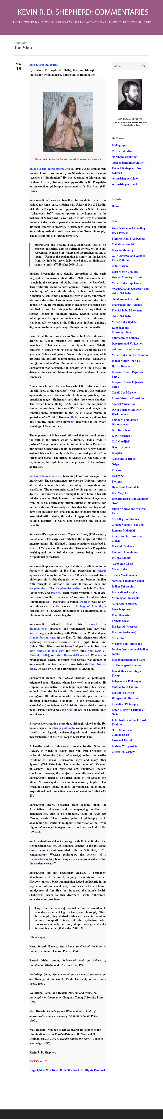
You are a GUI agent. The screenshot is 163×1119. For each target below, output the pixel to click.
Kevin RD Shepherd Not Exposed (127, 170)
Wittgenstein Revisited (125, 698)
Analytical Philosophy (125, 704)
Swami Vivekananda (124, 575)
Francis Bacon (120, 621)
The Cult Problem (123, 546)
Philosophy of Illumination (79, 75)
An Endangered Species (126, 665)
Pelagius (117, 453)
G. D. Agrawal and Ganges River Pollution (128, 258)
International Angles (124, 592)
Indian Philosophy (123, 586)
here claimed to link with (46, 651)
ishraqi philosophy (63, 728)
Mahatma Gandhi (123, 244)
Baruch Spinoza (121, 609)
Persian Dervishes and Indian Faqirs (130, 651)
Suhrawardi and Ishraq (43, 64)
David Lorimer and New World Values (127, 412)
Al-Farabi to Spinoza (124, 603)
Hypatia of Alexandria (125, 487)
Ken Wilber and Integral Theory (127, 673)
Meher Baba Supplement (127, 283)
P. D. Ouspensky (122, 436)
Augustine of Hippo (124, 458)
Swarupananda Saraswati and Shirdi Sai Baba (130, 291)
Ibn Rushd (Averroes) (125, 626)
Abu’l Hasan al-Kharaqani (72, 655)
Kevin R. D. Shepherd (47, 70)
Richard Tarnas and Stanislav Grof (130, 501)
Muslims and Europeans (127, 644)
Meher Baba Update (124, 322)
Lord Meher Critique (125, 271)
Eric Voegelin (120, 493)
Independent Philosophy (126, 681)
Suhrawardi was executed (45, 476)
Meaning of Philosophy (126, 598)
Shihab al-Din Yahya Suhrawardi (49, 168)
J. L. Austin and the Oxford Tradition (129, 722)
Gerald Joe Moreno (124, 392)
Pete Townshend (121, 430)
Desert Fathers (121, 447)
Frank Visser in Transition (128, 398)
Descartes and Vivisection (127, 343)
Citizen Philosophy (123, 752)
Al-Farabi (118, 638)
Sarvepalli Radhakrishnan (128, 581)
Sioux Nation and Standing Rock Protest (128, 230)
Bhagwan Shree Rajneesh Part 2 (127, 374)
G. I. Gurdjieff (121, 441)
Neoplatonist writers (69, 588)
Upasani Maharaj (122, 250)
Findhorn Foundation (125, 552)
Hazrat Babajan (121, 366)
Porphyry (100, 588)
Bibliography (120, 145)
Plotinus (85, 602)
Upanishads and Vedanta (127, 305)
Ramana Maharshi (123, 530)
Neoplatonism (52, 75)
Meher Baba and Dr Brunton (130, 355)
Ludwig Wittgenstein (125, 746)
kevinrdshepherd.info (125, 178)
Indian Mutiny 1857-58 (126, 361)
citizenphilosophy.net (124, 157)
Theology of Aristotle (88, 606)
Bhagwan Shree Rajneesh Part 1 (127, 384)
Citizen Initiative (122, 151)
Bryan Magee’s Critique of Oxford (128, 712)
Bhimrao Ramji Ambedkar (128, 238)
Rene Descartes (121, 615)
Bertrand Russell (122, 740)
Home (115, 206)
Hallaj (67, 70)
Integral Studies (121, 558)
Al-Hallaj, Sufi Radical (126, 519)
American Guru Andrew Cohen (127, 538)
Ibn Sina (78, 70)
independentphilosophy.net (128, 162)
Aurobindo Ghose (122, 563)
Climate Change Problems (128, 525)
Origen (116, 464)
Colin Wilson (120, 266)
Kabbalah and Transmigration (121, 329)
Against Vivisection (123, 404)
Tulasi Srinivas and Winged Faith (129, 511)
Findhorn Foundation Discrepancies (125, 422)
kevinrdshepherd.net (124, 184)
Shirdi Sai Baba (121, 316)
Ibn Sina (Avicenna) (124, 632)
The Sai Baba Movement (127, 310)
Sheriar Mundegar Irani (127, 277)
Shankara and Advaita (125, 299)
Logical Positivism (123, 693)
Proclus (55, 593)
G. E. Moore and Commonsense (122, 732)
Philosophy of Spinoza (125, 338)
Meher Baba (119, 569)
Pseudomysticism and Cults (128, 659)
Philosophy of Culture (125, 687)
